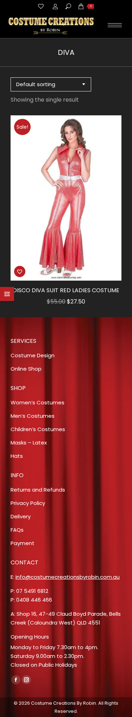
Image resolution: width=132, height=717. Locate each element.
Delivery (21, 516)
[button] (19, 271)
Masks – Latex (29, 442)
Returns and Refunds (38, 489)
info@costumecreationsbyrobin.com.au (67, 577)
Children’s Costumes (38, 429)
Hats (17, 456)
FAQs (17, 529)
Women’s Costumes (37, 402)
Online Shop (26, 368)
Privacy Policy (28, 503)
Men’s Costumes (33, 416)
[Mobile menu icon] (115, 25)
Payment (22, 543)
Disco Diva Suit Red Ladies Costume (66, 290)
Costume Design (33, 355)
